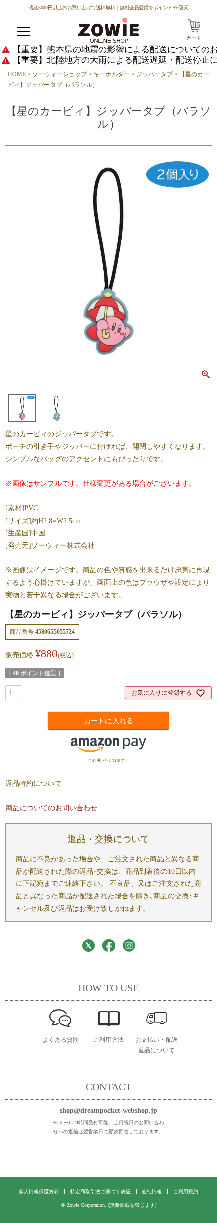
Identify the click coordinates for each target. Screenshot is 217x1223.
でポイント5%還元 (154, 7)
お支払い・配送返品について (156, 1045)
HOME (17, 74)
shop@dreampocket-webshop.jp (108, 1110)
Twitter (88, 945)
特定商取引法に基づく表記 (100, 1191)
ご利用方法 (108, 1039)
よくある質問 (60, 1039)
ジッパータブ (154, 74)
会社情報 (152, 1191)
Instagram (129, 945)
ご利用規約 (185, 1191)
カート (193, 38)
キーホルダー (111, 74)
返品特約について (33, 783)
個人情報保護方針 (39, 1191)
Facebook (108, 945)
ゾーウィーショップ (59, 74)
